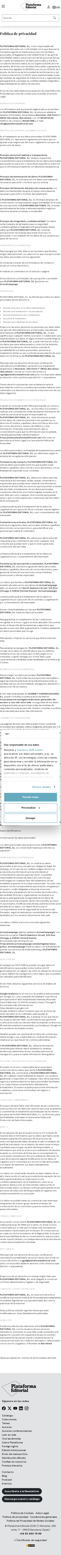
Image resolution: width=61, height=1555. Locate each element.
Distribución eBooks (14, 1458)
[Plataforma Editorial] (30, 6)
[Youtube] (15, 1408)
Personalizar (28, 807)
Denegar (30, 818)
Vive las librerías (11, 1438)
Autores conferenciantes (17, 1431)
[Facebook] (4, 1408)
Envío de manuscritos (14, 1454)
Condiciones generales (43, 1517)
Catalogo (7, 1415)
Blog (4, 1476)
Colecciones (9, 1419)
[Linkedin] (21, 1408)
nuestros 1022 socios (30, 750)
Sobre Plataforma (12, 1442)
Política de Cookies (22, 1513)
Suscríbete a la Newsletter (22, 1491)
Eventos (7, 1483)
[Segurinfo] (30, 1540)
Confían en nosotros (14, 1461)
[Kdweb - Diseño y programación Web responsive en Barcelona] (31, 1545)
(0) (58, 7)
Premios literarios (12, 1465)
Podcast (7, 1479)
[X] (9, 1408)
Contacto (8, 1472)
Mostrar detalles (41, 787)
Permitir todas (30, 797)
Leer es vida (9, 1434)
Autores (7, 1427)
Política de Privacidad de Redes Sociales (30, 1520)
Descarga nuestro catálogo (22, 1499)
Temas (6, 1423)
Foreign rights (10, 1446)
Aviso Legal (42, 1513)
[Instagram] (26, 1408)
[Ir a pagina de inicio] (2, 6)
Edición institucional (14, 1450)
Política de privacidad (15, 1517)
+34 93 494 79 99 (30, 1533)
